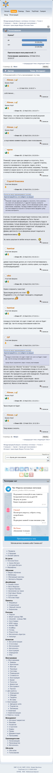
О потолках (13, 644)
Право (11, 731)
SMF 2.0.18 (17, 767)
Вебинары (12, 575)
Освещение (13, 653)
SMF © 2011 (26, 767)
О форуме (12, 553)
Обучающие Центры (16, 577)
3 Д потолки (12, 595)
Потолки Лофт (13, 598)
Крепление (14, 664)
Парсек (12, 615)
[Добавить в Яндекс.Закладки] (21, 469)
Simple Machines (36, 767)
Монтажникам (13, 660)
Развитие (12, 725)
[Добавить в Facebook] (17, 469)
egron (10, 149)
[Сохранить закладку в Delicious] (41, 469)
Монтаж (13, 667)
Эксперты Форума (15, 579)
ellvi (9, 276)
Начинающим (14, 741)
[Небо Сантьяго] (6, 255)
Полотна (13, 682)
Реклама (12, 722)
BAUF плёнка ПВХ (16, 617)
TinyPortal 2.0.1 (23, 769)
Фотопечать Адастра (17, 634)
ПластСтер (13, 632)
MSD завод (13, 623)
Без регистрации (15, 642)
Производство (14, 743)
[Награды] (8, 86)
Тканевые (13, 669)
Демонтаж (14, 684)
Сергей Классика (15, 181)
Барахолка (13, 609)
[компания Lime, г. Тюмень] (6, 153)
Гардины (13, 697)
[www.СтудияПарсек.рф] (6, 86)
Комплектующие (14, 713)
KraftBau (12, 628)
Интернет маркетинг (17, 720)
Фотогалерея (14, 646)
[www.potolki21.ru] (6, 282)
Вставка (13, 700)
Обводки (13, 695)
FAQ (10, 655)
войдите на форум (27, 197)
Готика (11, 630)
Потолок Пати (12, 561)
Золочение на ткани (16, 591)
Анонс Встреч (14, 563)
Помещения (14, 673)
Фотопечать (13, 648)
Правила (11, 551)
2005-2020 (33, 769)
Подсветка (14, 706)
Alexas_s (11, 80)
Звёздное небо (15, 704)
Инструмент (14, 686)
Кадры (11, 729)
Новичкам (12, 711)
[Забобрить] (26, 475)
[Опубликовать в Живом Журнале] (36, 469)
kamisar (11, 248)
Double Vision (13, 584)
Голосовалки (14, 753)
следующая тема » (43, 63)
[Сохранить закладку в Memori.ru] (31, 475)
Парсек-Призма (14, 589)
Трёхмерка (14, 708)
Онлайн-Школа (13, 556)
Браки (12, 680)
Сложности (14, 675)
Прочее (13, 689)
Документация (14, 733)
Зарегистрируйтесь (10, 197)
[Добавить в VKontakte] (26, 469)
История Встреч (15, 565)
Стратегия (13, 727)
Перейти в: (45, 454)
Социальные (14, 605)
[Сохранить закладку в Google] (21, 475)
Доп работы (12, 691)
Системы (13, 671)
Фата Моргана (13, 587)
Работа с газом (13, 715)
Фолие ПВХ (13, 625)
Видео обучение (14, 573)
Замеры (13, 662)
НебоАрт (12, 637)
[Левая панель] (48, 27)
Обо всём (12, 750)
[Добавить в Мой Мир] (31, 469)
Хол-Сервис (13, 621)
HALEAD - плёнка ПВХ (17, 619)
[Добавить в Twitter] (7, 469)
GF (8, 337)
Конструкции (14, 651)
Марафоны (11, 567)
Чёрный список (15, 607)
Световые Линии (14, 593)
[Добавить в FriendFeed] (12, 469)
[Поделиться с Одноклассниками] (46, 469)
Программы (13, 736)
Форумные (13, 603)
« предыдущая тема (30, 63)
